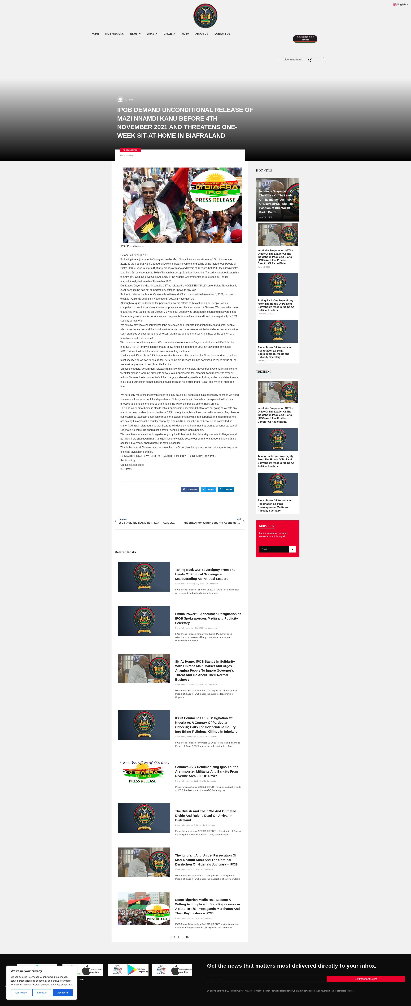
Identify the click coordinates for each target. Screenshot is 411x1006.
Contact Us (222, 33)
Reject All (42, 992)
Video (185, 33)
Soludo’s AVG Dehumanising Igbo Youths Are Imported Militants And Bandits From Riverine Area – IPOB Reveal (206, 771)
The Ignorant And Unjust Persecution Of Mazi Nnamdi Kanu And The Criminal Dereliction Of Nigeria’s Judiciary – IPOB (206, 860)
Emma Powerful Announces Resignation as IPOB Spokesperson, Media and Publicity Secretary (208, 618)
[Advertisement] (146, 64)
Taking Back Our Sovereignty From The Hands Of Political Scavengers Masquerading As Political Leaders (205, 574)
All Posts (129, 100)
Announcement (130, 150)
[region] (41, 983)
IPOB (144, 255)
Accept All (62, 992)
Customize (21, 992)
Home (95, 33)
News (133, 33)
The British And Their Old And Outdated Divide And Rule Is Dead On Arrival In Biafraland (205, 815)
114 (187, 937)
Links (150, 33)
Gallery (169, 33)
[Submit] (292, 549)
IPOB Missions (114, 33)
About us (201, 33)
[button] (190, 489)
